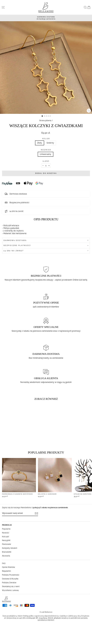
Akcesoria (6, 556)
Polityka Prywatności (10, 575)
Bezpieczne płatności (17, 245)
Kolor (46, 138)
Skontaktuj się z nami (10, 586)
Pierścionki (6, 544)
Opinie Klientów (8, 567)
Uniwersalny (45, 154)
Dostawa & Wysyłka (10, 579)
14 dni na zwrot (14, 251)
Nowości (5, 533)
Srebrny (50, 143)
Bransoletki (6, 552)
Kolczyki (5, 537)
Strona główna (45, 120)
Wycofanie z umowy (10, 590)
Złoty (39, 143)
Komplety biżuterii (9, 548)
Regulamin (6, 571)
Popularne (6, 529)
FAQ (3, 563)
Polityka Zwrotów (9, 582)
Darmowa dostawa (15, 240)
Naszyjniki (6, 540)
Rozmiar (46, 150)
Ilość (46, 161)
